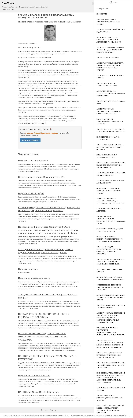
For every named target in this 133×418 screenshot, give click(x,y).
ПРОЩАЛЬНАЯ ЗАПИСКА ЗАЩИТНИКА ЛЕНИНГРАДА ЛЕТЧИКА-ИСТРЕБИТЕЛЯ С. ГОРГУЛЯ (110, 200)
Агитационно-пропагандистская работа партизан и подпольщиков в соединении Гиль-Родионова (45, 251)
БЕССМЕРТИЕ (101, 14)
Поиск (113, 2)
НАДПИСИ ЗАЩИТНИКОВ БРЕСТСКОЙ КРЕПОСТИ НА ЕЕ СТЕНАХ (108, 21)
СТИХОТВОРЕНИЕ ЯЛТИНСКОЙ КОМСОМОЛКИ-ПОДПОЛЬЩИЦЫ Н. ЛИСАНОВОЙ (109, 287)
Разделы (53, 410)
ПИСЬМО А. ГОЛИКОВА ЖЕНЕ (107, 57)
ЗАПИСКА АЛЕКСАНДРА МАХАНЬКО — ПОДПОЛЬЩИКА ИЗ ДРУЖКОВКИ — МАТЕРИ (111, 297)
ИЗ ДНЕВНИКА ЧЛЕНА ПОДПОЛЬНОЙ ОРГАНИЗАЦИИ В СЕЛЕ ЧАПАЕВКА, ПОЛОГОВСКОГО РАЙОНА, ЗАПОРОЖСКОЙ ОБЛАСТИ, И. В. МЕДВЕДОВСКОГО (110, 377)
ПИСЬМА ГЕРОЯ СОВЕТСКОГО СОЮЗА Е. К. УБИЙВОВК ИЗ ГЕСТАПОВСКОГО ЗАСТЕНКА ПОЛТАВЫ (111, 365)
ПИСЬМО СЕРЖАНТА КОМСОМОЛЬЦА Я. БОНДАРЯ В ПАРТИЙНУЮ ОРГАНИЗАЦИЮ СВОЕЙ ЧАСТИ (110, 261)
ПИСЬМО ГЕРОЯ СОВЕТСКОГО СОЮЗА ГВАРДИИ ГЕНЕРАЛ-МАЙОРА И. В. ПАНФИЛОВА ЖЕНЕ (111, 165)
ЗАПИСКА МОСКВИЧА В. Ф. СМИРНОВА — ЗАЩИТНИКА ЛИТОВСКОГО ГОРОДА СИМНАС (108, 39)
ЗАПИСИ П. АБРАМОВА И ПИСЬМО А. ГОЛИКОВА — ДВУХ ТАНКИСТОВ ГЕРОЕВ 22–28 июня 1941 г (110, 49)
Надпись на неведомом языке (34, 278)
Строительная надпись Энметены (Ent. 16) (41, 176)
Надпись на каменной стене (33, 160)
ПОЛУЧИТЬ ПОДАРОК (30, 140)
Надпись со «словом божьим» (34, 375)
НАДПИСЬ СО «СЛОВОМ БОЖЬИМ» (38, 391)
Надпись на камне (28, 268)
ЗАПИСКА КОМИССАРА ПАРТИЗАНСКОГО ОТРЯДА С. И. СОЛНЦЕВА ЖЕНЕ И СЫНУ (108, 111)
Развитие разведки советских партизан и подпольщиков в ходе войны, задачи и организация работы (49, 209)
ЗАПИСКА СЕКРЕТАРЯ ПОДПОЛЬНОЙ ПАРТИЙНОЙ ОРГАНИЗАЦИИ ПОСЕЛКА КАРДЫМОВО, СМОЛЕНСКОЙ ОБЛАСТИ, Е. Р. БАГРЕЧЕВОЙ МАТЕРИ (110, 317)
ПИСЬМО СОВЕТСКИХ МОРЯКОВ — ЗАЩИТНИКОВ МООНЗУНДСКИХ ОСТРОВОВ (109, 147)
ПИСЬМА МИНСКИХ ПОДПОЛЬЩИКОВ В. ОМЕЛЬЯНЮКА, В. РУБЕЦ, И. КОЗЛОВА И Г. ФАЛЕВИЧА (43, 336)
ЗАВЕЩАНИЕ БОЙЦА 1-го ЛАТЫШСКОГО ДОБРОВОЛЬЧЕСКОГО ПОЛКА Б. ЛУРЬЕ (110, 93)
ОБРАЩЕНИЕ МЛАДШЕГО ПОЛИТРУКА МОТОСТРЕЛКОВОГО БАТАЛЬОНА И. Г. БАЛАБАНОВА (109, 239)
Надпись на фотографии (31, 193)
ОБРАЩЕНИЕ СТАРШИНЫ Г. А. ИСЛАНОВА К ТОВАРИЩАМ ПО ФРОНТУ (108, 190)
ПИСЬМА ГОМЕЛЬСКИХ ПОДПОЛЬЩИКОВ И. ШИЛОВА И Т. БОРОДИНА (109, 397)
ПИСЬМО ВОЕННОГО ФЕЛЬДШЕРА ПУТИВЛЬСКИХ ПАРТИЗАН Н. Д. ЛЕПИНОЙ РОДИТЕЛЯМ (109, 355)
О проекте (44, 410)
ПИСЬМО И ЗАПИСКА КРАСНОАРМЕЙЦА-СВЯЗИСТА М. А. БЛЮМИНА (109, 121)
